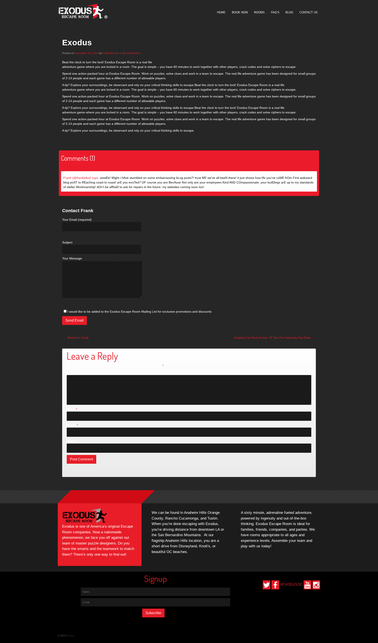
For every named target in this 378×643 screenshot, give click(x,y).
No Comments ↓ (132, 53)
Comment (74, 372)
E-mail (71, 425)
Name (71, 409)
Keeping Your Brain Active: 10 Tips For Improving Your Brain (272, 337)
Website (73, 441)
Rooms (259, 12)
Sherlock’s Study (78, 337)
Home (221, 12)
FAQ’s (275, 12)
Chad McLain (111, 53)
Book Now (240, 12)
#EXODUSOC (291, 584)
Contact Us (308, 12)
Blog (289, 12)
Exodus (69, 635)
